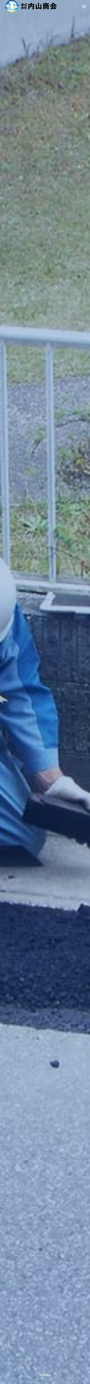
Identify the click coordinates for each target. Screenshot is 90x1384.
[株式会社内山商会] (30, 6)
